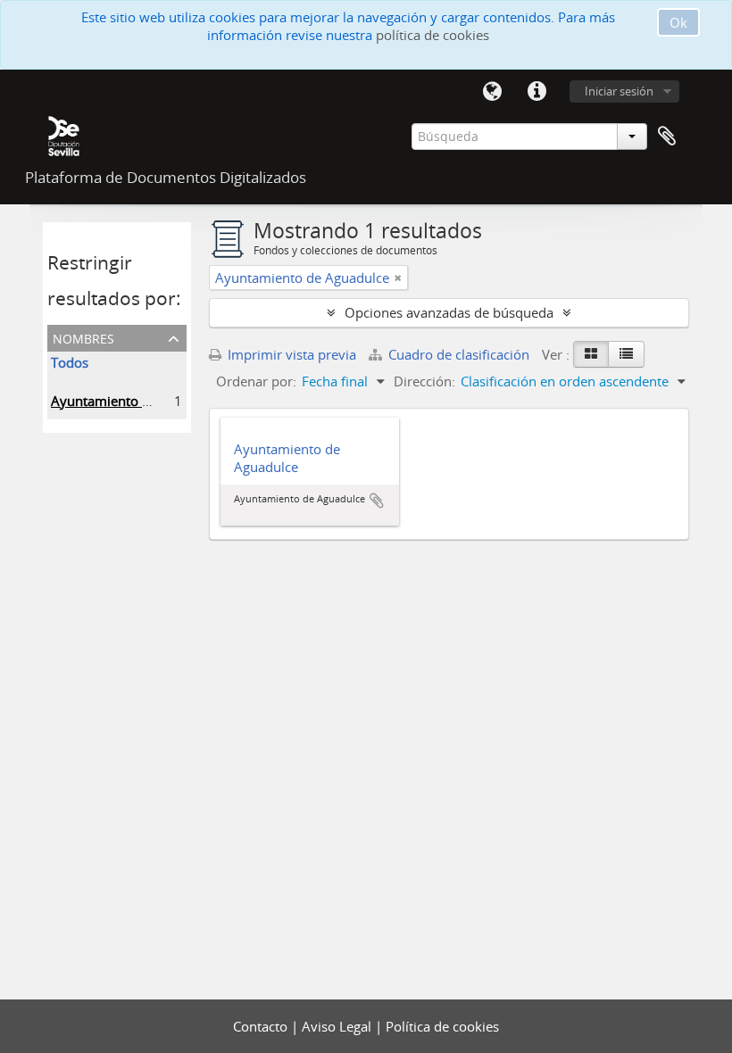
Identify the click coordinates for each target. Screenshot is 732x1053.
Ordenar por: (256, 381)
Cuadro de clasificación (459, 354)
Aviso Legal (338, 1026)
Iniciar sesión (619, 91)
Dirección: (424, 381)
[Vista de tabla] (626, 354)
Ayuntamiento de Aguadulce (138, 401)
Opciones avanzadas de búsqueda (449, 312)
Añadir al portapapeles (377, 501)
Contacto (262, 1026)
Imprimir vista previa (290, 354)
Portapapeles (667, 136)
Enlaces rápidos (536, 92)
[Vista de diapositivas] (591, 354)
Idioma (492, 92)
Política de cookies (442, 1026)
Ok (678, 22)
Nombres (83, 337)
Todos (69, 362)
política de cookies (432, 35)
